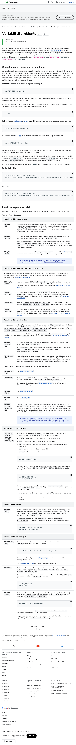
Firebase (4, 719)
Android (4, 658)
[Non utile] (72, 26)
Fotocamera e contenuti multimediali (38, 665)
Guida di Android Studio (34, 685)
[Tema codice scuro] (72, 89)
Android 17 (5, 683)
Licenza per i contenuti (58, 635)
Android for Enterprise (8, 661)
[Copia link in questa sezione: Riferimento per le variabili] (32, 207)
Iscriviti (31, 736)
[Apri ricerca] (49, 2)
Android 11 (5, 701)
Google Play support (57, 690)
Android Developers (7, 27)
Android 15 (5, 689)
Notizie (4, 669)
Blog (3, 672)
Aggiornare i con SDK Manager (53, 262)
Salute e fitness (31, 662)
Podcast (4, 675)
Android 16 (5, 686)
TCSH (17, 136)
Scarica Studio (31, 694)
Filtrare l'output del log (27, 563)
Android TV (54, 668)
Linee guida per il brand (22, 731)
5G (28, 670)
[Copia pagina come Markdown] (44, 33)
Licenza (10, 731)
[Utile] (69, 26)
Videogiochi (30, 656)
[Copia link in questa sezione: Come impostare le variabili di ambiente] (46, 67)
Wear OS (54, 659)
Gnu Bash (16, 121)
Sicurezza (5, 663)
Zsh (24, 121)
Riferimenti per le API (33, 691)
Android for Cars (56, 665)
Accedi (71, 2)
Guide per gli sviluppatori (34, 688)
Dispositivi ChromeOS (57, 662)
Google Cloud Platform (9, 722)
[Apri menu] (3, 2)
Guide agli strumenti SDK (40, 27)
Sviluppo (17, 27)
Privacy (29, 668)
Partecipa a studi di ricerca (59, 693)
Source (4, 666)
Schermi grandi (56, 656)
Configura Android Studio (22, 277)
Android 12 (5, 698)
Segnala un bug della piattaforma (61, 683)
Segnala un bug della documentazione (57, 687)
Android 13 (5, 695)
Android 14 (5, 692)
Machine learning (32, 659)
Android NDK (30, 697)
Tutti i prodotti (6, 724)
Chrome (4, 716)
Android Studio (8, 8)
